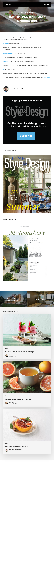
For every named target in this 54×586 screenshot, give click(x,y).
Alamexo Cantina (8, 53)
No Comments (39, 25)
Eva (4, 69)
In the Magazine (29, 12)
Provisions (6, 43)
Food (21, 12)
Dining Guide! (46, 77)
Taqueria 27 (6, 61)
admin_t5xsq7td (16, 25)
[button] (48, 4)
